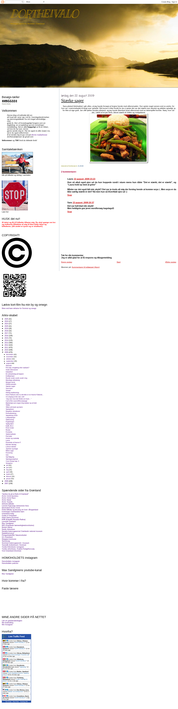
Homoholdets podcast (10, 563)
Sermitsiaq (6, 541)
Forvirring (9, 453)
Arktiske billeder (8, 504)
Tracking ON (23, 701)
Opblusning (10, 419)
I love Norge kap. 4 (12, 461)
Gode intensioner (12, 370)
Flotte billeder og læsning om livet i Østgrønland (20, 510)
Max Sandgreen (8, 523)
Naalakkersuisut (8, 533)
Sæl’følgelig (10, 457)
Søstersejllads (11, 434)
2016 (7, 336)
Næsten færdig (11, 444)
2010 (7, 350)
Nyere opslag (66, 262)
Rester (8, 430)
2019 (7, 328)
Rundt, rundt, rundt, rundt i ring (16, 378)
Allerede (9, 365)
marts (8, 474)
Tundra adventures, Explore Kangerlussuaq (18, 549)
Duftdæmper (10, 376)
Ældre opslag (170, 262)
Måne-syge (10, 451)
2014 (7, 340)
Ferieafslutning (11, 413)
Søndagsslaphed (12, 459)
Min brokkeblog (7, 623)
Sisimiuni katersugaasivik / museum (15, 543)
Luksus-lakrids (11, 446)
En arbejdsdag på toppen (15, 374)
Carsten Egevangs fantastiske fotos (15, 506)
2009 (7, 352)
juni (7, 467)
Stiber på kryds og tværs (14, 407)
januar (8, 479)
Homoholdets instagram (11, 561)
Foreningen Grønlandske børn (13, 512)
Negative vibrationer (13, 411)
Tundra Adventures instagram (13, 547)
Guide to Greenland (9, 516)
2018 (7, 331)
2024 (7, 321)
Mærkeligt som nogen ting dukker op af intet (21, 403)
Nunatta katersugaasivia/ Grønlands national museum (22, 531)
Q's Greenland (7, 537)
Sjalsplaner (10, 409)
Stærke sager (72, 100)
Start (119, 262)
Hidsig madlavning (12, 392)
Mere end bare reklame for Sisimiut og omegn (19, 308)
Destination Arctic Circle (11, 508)
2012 (7, 345)
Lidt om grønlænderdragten (12, 621)
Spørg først (9, 424)
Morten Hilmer (7, 527)
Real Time (16, 701)
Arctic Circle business (10, 496)
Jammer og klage (12, 449)
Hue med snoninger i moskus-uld (18, 654)
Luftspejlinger (10, 417)
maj (7, 470)
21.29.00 (80, 166)
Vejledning (23, 667)
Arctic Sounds (7, 502)
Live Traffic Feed (16, 636)
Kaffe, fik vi (9, 426)
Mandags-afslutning (13, 380)
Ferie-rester (10, 428)
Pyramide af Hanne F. (13, 442)
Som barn (9, 388)
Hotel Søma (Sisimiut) (10, 517)
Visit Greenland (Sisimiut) (11, 551)
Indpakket (9, 372)
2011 (7, 347)
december (10, 354)
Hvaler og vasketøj (12, 438)
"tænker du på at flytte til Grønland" (15, 494)
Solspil (8, 390)
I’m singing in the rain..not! (15, 397)
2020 (7, 326)
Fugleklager (10, 422)
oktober (9, 359)
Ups (7, 455)
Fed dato (9, 436)
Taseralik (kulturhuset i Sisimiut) (14, 545)
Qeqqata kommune (9, 539)
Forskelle (9, 432)
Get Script (8, 701)
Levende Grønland (9, 521)
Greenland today (8, 514)
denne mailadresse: (39, 135)
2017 (7, 333)
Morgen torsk (10, 382)
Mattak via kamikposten (15, 691)
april (8, 472)
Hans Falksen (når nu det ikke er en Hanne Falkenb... (24, 394)
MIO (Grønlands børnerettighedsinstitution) (18, 525)
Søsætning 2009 (11, 415)
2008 (7, 481)
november (10, 357)
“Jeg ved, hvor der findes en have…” (18, 399)
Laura (8, 440)
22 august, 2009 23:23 (84, 179)
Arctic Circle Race (9, 498)
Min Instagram (7, 625)
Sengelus (9, 463)
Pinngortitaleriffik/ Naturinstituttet (14, 535)
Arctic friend (6, 500)
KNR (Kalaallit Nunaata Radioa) (13, 519)
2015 (7, 338)
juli (7, 465)
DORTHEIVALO (44, 13)
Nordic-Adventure (8, 529)
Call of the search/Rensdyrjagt (16, 401)
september (10, 361)
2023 (7, 324)
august (8, 363)
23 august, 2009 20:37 (83, 202)
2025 (7, 319)
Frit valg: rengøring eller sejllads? (17, 367)
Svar (69, 195)
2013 (7, 343)
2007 (7, 483)
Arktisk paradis (11, 384)
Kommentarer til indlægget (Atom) (86, 267)
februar (9, 476)
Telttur (8, 405)
